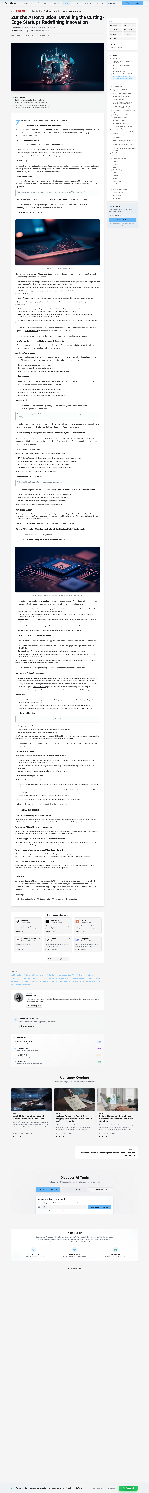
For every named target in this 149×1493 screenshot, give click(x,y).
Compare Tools (43, 35)
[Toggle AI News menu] (72, 3)
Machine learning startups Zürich (87, 981)
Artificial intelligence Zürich (89, 978)
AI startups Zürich (71, 978)
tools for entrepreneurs (58, 199)
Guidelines (27, 35)
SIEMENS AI (32, 619)
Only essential (98, 1488)
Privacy (19, 35)
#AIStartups (51, 975)
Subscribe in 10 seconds (99, 1207)
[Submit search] (31, 3)
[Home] (38, 3)
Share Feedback (28, 1026)
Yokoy (25, 298)
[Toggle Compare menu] (95, 3)
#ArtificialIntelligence (30, 978)
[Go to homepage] (12, 11)
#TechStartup (16, 978)
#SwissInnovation (39, 975)
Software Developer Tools (56, 427)
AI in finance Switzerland (20, 985)
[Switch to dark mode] (145, 3)
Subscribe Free (123, 220)
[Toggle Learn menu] (82, 3)
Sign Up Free (136, 3)
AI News (28, 804)
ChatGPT (81, 705)
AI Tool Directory (32, 330)
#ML (41, 978)
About (12, 35)
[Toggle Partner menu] (106, 3)
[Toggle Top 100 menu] (61, 3)
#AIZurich (27, 975)
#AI (73, 975)
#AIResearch (49, 978)
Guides (34, 35)
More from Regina (33, 1006)
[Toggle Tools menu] (49, 3)
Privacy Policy (78, 1211)
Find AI (52, 35)
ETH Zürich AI (52, 981)
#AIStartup (90, 975)
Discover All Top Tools (57, 959)
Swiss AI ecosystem (38, 981)
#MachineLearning (64, 975)
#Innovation (59, 978)
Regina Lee (17, 27)
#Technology (80, 975)
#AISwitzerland (17, 975)
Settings (112, 1488)
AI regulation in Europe (40, 687)
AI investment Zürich (66, 981)
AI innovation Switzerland (20, 981)
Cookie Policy (77, 1488)
